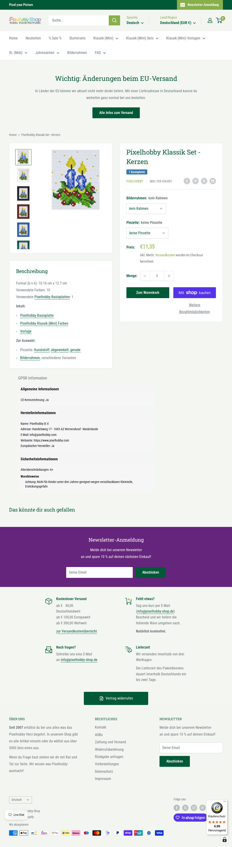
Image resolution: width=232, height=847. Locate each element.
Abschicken (150, 572)
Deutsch (17, 799)
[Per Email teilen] (213, 181)
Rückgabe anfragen (109, 757)
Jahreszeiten (44, 53)
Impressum (103, 779)
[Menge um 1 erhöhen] (169, 276)
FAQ (98, 53)
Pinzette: (144, 222)
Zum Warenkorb (147, 292)
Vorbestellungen (107, 764)
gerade (75, 350)
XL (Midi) (15, 53)
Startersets (77, 38)
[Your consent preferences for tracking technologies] (224, 839)
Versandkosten (165, 255)
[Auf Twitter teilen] (204, 181)
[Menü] (224, 802)
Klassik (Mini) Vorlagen (183, 38)
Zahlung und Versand (110, 742)
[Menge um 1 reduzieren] (145, 276)
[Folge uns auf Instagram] (194, 808)
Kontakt (100, 727)
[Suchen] (114, 20)
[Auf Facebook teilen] (187, 181)
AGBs (99, 735)
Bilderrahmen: (147, 198)
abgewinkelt (60, 350)
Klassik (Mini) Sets (139, 38)
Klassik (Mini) (103, 38)
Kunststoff (41, 350)
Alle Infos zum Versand (116, 113)
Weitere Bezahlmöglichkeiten (194, 308)
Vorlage (25, 331)
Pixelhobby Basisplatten (52, 297)
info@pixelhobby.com (43, 435)
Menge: (131, 276)
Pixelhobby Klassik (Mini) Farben (44, 323)
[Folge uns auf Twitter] (185, 808)
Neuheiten (33, 38)
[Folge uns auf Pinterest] (202, 808)
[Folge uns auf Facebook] (177, 808)
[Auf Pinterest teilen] (195, 181)
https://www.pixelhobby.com (51, 440)
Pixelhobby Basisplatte (37, 315)
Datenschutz (104, 771)
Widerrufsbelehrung (109, 749)
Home (13, 38)
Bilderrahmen (77, 53)
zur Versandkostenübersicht (76, 631)
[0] (219, 20)
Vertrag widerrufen (119, 698)
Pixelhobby (134, 181)
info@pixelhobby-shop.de (155, 611)
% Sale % (55, 38)
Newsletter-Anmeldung (203, 5)
